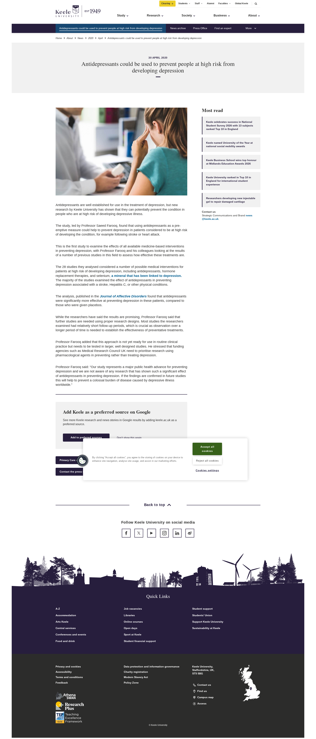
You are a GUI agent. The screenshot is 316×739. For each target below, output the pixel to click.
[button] (256, 3)
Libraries (129, 615)
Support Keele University (207, 621)
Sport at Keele (132, 634)
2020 (90, 38)
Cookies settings (207, 470)
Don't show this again (129, 437)
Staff (197, 3)
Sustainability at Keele (206, 628)
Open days (130, 628)
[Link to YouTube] (151, 533)
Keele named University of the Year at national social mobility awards (229, 144)
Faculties (223, 3)
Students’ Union (202, 615)
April (100, 38)
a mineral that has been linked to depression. (146, 276)
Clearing (165, 3)
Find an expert (223, 28)
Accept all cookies (207, 448)
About (70, 38)
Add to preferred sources (86, 437)
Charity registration (136, 671)
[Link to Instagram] (164, 533)
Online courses (133, 621)
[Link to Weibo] (189, 533)
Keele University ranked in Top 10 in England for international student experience (228, 181)
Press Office (200, 28)
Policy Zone (131, 682)
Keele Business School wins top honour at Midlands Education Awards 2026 (231, 162)
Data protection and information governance (151, 666)
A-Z (58, 608)
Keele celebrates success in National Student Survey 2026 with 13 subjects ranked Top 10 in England (229, 126)
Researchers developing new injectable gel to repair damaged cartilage (230, 200)
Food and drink (65, 641)
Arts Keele (62, 621)
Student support (202, 608)
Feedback (62, 682)
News (80, 38)
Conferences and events (71, 634)
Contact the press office (75, 471)
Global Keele (241, 3)
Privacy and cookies (68, 666)
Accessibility (64, 671)
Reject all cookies (207, 460)
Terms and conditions (69, 677)
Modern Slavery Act (136, 677)
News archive (178, 28)
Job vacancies (133, 608)
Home (59, 38)
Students (183, 3)
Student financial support (140, 641)
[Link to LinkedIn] (177, 533)
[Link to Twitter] (138, 533)
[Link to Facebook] (126, 533)
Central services (66, 628)
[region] (165, 459)
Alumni (210, 3)
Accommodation (66, 615)
